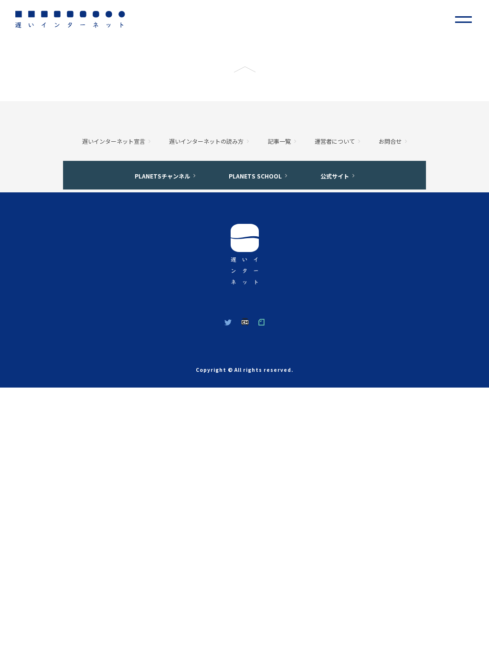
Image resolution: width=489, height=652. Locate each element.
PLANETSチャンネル (162, 176)
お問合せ (390, 141)
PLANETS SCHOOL (255, 176)
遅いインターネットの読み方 (206, 141)
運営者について (335, 141)
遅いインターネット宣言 (113, 141)
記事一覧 (279, 141)
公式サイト (334, 176)
